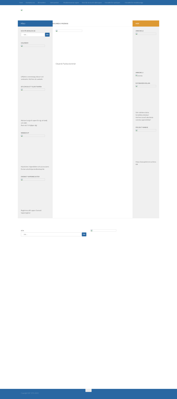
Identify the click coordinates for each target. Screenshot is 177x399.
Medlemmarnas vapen (71, 2)
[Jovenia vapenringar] (139, 76)
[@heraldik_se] (35, 23)
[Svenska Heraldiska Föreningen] (38, 23)
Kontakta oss (30, 2)
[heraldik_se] (45, 23)
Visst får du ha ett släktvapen (92, 2)
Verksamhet (54, 2)
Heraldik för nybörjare (112, 2)
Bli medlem (42, 2)
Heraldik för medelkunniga (134, 2)
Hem (21, 2)
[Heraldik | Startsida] (30, 12)
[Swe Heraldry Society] (42, 23)
